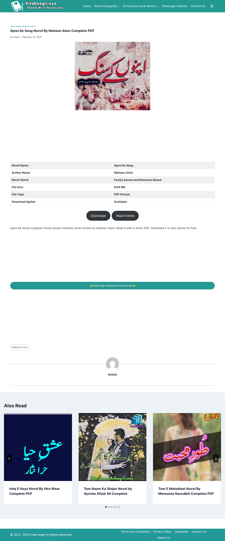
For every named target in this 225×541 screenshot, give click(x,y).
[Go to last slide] (9, 459)
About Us (163, 537)
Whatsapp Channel (174, 6)
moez (112, 374)
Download (98, 216)
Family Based (15, 26)
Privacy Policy (162, 531)
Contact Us (198, 6)
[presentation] (38, 447)
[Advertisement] (109, 139)
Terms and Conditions (135, 531)
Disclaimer (181, 531)
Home (87, 6)
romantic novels (29, 26)
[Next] (215, 459)
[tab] (106, 507)
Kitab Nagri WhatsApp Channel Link (112, 285)
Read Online (125, 216)
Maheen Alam (20, 347)
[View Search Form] (212, 6)
